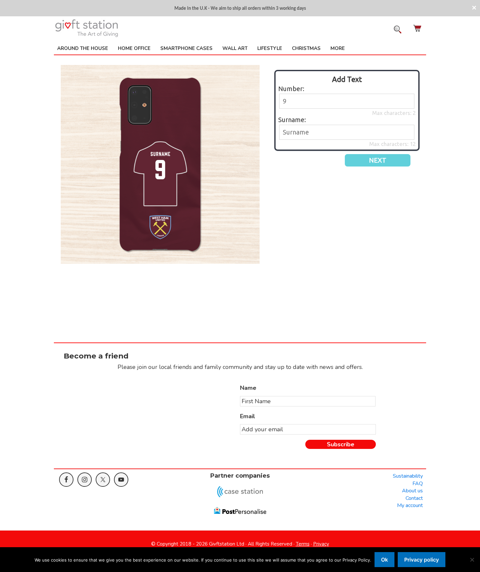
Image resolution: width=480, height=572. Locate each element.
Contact (414, 498)
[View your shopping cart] (418, 28)
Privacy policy (421, 559)
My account (410, 505)
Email (247, 416)
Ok (384, 559)
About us (412, 490)
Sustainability (408, 476)
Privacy (321, 544)
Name (248, 388)
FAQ (417, 483)
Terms (303, 544)
